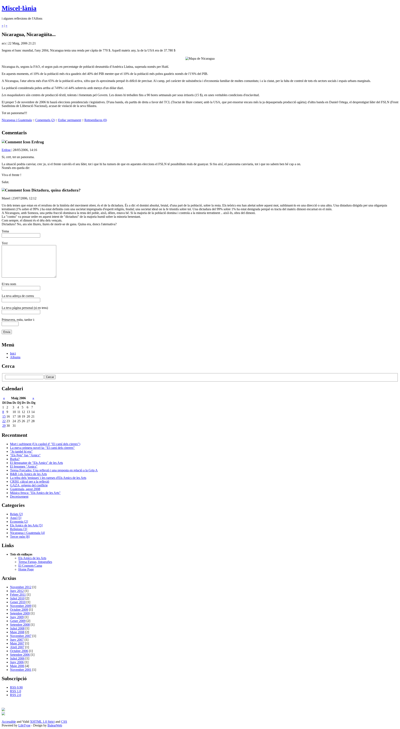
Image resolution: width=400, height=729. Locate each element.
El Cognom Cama (30, 565)
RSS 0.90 (16, 687)
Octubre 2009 (19, 609)
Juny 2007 (17, 639)
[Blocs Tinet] (3, 710)
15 (4, 416)
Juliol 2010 (17, 598)
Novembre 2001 (20, 669)
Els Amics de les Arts (26, 525)
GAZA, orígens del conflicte (29, 485)
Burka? (15, 459)
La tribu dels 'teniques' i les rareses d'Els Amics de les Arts (48, 478)
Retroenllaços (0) (95, 120)
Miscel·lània (19, 8)
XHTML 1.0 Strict (42, 721)
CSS (64, 721)
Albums (15, 357)
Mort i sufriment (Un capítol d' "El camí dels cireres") (45, 444)
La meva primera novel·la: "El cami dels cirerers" (42, 447)
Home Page (26, 569)
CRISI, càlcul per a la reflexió (29, 481)
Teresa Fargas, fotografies (35, 562)
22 (4, 421)
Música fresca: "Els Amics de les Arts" (35, 493)
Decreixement (19, 496)
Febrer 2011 (18, 594)
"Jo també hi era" (21, 451)
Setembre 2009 (20, 613)
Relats (16, 514)
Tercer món (20, 536)
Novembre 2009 (20, 606)
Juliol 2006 (17, 658)
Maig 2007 (17, 643)
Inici (13, 353)
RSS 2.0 (15, 695)
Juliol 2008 (17, 628)
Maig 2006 (17, 666)
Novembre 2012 (20, 587)
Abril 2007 (17, 647)
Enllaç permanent (69, 120)
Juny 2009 (17, 617)
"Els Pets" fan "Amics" (25, 455)
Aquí (15, 518)
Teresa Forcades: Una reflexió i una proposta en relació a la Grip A (54, 470)
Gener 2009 (18, 621)
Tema (5, 231)
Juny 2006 (17, 662)
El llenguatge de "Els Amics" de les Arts (36, 463)
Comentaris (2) (45, 120)
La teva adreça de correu (18, 296)
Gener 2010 (18, 602)
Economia (19, 521)
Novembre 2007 (20, 636)
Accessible (9, 721)
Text (5, 243)
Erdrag (6, 150)
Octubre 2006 (19, 651)
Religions (18, 529)
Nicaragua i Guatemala (17, 120)
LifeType (24, 725)
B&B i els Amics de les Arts (28, 474)
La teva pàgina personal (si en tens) (25, 308)
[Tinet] (3, 714)
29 (4, 425)
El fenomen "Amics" (24, 466)
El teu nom (9, 284)
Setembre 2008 (20, 624)
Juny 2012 (17, 591)
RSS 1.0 (15, 691)
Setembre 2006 (20, 654)
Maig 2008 (17, 632)
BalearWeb (55, 725)
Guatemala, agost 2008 (25, 489)
